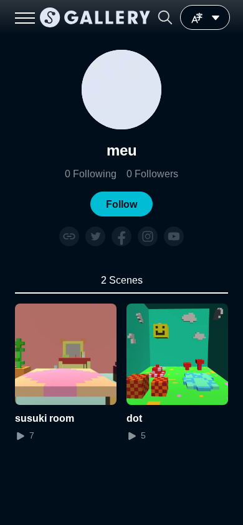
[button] (165, 17)
